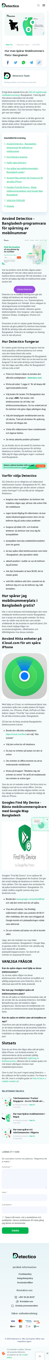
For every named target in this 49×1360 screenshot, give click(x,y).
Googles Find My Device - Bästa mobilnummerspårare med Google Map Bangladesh (25, 191)
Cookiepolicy (25, 1274)
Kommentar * (7, 1167)
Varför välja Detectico (16, 163)
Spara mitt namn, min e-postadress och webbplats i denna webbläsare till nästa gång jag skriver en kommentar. (23, 1220)
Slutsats (10, 206)
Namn (4, 1192)
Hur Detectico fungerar (17, 157)
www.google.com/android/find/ (30, 899)
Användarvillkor (25, 1282)
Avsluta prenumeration (26, 1306)
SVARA (15, 1230)
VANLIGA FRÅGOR (16, 200)
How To (9, 45)
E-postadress (7, 1205)
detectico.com (35, 378)
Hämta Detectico (24, 289)
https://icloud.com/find (16, 734)
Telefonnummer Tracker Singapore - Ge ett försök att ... (28, 1100)
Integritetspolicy (25, 1278)
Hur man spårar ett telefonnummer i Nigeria (26, 1131)
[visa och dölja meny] (44, 5)
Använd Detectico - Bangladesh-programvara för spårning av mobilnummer (22, 147)
